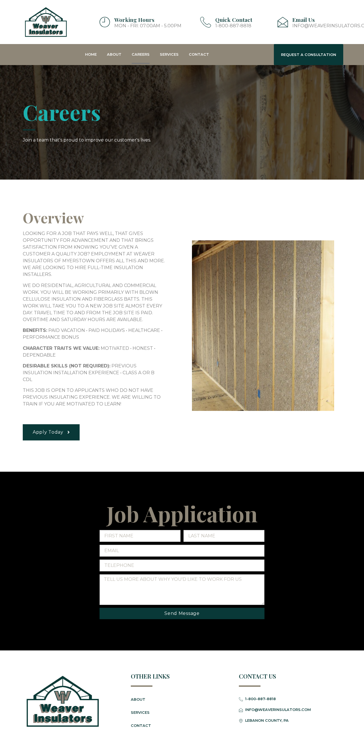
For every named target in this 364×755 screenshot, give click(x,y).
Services (169, 54)
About (114, 54)
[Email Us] (282, 21)
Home (91, 54)
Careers (141, 54)
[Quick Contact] (205, 21)
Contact (199, 54)
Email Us (303, 19)
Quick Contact (233, 19)
